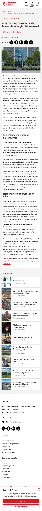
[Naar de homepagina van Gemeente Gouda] (9, 4)
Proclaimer (5, 468)
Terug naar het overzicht (11, 18)
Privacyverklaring (8, 449)
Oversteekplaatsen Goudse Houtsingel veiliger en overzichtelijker (22, 349)
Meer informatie (21, 507)
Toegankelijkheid (8, 466)
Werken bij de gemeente (11, 443)
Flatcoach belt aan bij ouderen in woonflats (24, 360)
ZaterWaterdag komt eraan (22, 337)
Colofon (4, 463)
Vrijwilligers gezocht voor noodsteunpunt (22, 326)
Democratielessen (19, 281)
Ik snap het (21, 501)
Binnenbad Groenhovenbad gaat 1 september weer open (25, 315)
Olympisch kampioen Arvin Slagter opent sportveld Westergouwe (25, 303)
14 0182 (9, 417)
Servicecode (6, 446)
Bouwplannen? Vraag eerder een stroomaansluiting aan (24, 383)
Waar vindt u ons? (8, 441)
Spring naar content (5, 7)
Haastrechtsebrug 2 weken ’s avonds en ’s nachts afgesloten (26, 372)
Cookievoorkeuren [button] (8, 477)
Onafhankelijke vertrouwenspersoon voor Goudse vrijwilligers (26, 292)
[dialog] (21, 499)
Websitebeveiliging (8, 452)
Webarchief (6, 471)
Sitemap (5, 474)
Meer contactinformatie (14, 422)
